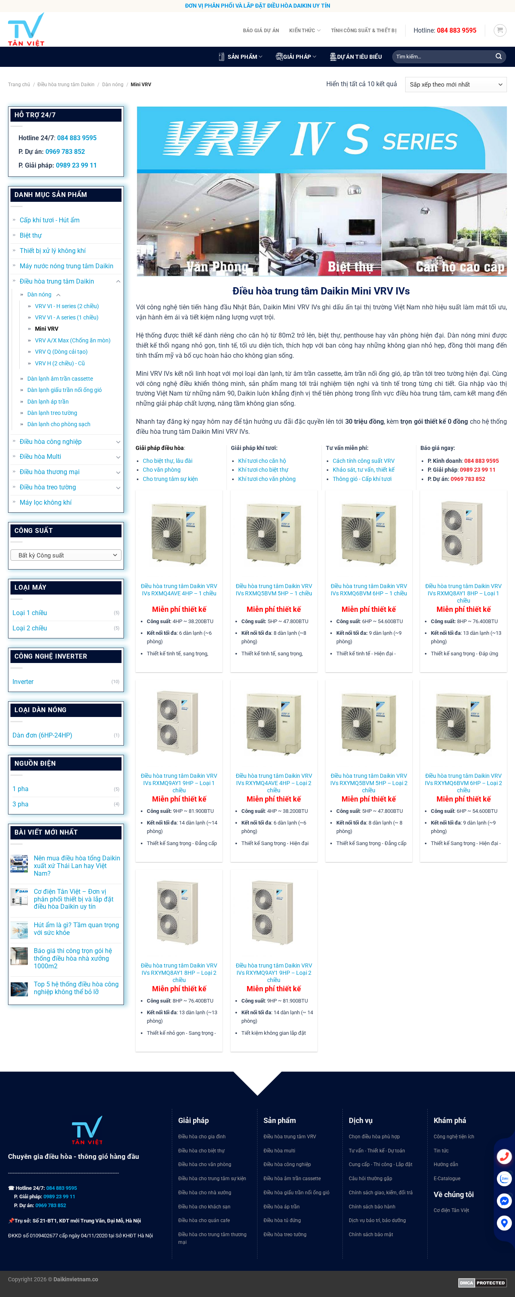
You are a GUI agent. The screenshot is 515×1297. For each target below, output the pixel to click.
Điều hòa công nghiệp (51, 441)
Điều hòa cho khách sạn (204, 1207)
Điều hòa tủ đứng (282, 1220)
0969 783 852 (65, 151)
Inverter (22, 682)
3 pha (20, 804)
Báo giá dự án (261, 30)
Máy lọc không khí (46, 502)
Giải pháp (297, 57)
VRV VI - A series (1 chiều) (67, 317)
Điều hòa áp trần (282, 1207)
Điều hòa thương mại (50, 472)
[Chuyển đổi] (118, 281)
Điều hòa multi (279, 1151)
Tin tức (441, 1151)
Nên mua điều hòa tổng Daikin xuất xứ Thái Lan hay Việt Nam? (77, 866)
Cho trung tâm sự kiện (170, 479)
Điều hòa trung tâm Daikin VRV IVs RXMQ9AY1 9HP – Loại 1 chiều (179, 783)
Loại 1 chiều (29, 613)
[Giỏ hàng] (500, 30)
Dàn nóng (113, 84)
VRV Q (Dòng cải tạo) (61, 351)
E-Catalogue (447, 1178)
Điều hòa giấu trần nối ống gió (297, 1192)
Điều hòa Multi (40, 456)
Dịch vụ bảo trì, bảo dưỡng (377, 1220)
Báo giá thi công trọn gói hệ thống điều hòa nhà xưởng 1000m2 (73, 958)
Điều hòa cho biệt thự (201, 1151)
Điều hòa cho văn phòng (204, 1164)
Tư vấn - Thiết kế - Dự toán (377, 1151)
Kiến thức (302, 30)
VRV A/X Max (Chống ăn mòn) (73, 340)
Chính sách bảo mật (371, 1234)
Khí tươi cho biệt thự (263, 469)
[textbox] (63, 555)
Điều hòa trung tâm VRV (290, 1137)
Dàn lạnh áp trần (48, 401)
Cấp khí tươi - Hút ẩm (50, 220)
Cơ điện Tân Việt (451, 1210)
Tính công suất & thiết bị (364, 30)
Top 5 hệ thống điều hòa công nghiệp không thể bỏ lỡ (76, 988)
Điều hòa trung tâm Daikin (66, 84)
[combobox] (66, 555)
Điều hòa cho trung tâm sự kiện (212, 1178)
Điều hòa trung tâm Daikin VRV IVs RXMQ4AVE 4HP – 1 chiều (179, 590)
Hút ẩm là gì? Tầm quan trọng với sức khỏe (76, 929)
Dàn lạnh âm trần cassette (60, 378)
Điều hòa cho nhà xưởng (204, 1192)
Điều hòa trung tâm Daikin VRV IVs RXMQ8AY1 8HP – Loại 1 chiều (463, 593)
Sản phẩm (242, 57)
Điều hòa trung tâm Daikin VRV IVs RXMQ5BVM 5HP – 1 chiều (274, 590)
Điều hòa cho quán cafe (204, 1220)
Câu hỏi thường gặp (370, 1178)
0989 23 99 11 (76, 165)
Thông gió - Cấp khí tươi (362, 479)
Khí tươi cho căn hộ (262, 461)
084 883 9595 (456, 30)
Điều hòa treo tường (48, 487)
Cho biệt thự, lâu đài (167, 461)
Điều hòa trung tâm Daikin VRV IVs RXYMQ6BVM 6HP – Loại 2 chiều (463, 783)
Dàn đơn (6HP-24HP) (42, 735)
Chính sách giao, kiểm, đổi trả (381, 1192)
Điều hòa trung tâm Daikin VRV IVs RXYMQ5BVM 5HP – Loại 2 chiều (369, 783)
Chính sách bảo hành (372, 1207)
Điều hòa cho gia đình (202, 1137)
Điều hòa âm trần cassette (292, 1178)
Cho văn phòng (162, 469)
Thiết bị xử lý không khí (53, 251)
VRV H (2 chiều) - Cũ (60, 363)
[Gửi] (498, 57)
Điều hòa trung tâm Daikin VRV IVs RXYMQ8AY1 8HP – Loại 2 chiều (179, 972)
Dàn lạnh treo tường (52, 413)
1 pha (20, 789)
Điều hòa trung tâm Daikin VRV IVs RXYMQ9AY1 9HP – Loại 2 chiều (274, 972)
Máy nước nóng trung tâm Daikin (66, 266)
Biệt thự (31, 235)
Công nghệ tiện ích (454, 1137)
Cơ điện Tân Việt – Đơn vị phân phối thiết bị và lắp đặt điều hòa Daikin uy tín (73, 899)
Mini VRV (46, 328)
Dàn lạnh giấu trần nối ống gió (64, 390)
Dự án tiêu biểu (359, 57)
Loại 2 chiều (29, 628)
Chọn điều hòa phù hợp (374, 1137)
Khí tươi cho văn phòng (267, 479)
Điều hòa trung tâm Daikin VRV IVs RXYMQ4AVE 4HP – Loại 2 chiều (274, 783)
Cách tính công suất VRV (364, 461)
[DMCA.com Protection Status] (482, 1282)
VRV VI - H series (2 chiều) (67, 306)
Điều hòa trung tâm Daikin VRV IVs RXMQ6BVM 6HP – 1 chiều (369, 590)
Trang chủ (19, 84)
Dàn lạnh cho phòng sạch (59, 424)
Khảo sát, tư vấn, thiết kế (363, 469)
